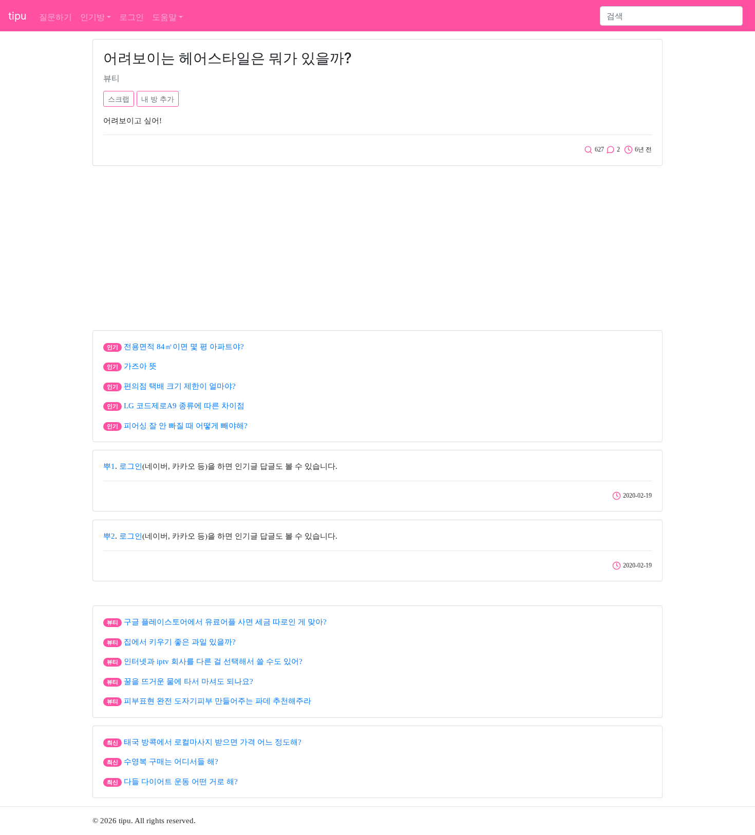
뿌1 (109, 466)
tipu (17, 16)
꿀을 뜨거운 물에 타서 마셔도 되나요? (188, 681)
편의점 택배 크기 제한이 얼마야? (180, 386)
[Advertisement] (377, 245)
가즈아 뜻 (140, 366)
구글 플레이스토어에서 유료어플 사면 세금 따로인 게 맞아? (225, 622)
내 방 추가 (157, 98)
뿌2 (109, 536)
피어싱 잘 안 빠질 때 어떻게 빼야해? (186, 426)
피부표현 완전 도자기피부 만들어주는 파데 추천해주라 (217, 701)
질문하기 (55, 17)
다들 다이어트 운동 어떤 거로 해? (181, 781)
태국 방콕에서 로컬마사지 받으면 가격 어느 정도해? (212, 742)
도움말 (164, 17)
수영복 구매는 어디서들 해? (171, 761)
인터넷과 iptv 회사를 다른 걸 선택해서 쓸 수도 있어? (213, 661)
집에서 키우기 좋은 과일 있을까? (180, 642)
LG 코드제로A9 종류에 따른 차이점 (184, 406)
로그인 (131, 17)
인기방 (92, 17)
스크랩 (118, 98)
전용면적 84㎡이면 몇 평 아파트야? (184, 347)
